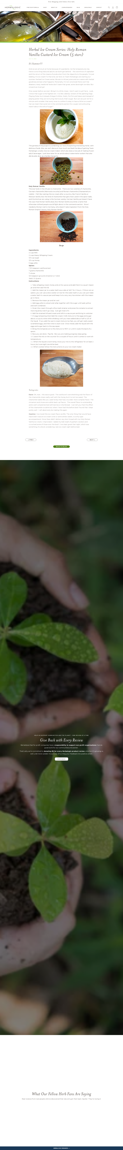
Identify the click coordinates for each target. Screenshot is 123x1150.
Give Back (61, 759)
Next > (92, 440)
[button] (61, 1148)
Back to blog (61, 446)
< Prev (31, 440)
